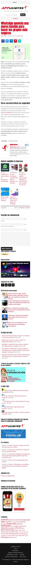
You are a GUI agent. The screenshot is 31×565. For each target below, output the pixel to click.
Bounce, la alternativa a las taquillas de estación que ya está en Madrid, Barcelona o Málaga (15, 466)
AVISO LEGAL (23, 556)
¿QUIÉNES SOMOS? (15, 546)
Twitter (20, 535)
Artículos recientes (13, 141)
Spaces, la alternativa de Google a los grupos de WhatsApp (14, 200)
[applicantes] (5, 150)
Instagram (11, 528)
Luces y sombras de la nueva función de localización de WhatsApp (5, 177)
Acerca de (4, 141)
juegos (17, 530)
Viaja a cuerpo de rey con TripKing (4, 198)
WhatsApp (4, 537)
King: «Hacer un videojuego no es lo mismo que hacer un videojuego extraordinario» (17, 324)
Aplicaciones (12, 520)
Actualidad (21, 207)
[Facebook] (26, 145)
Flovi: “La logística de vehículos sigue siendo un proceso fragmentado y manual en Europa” (19, 309)
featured (5, 525)
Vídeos (26, 535)
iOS (16, 528)
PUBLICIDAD (15, 550)
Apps (3, 521)
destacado (11, 523)
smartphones (4, 535)
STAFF (15, 548)
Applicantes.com (14, 147)
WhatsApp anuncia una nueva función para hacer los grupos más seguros (15, 28)
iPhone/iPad (5, 530)
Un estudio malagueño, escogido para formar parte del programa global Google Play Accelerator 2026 (16, 455)
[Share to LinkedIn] (11, 42)
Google (16, 526)
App (24, 520)
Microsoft (9, 532)
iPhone (22, 528)
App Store (8, 522)
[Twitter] (28, 145)
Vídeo (23, 535)
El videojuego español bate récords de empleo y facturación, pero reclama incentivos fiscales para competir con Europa (15, 350)
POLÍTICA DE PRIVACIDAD (11, 556)
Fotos (12, 526)
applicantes (4, 36)
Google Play (21, 526)
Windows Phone (12, 537)
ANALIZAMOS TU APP (12, 554)
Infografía (4, 528)
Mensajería (3, 532)
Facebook (19, 524)
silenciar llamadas (6, 112)
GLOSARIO (21, 554)
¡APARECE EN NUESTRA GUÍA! (15, 552)
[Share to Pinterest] (15, 42)
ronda (2, 533)
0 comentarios (19, 36)
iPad (19, 528)
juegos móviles (22, 530)
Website (25, 229)
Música (14, 532)
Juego (12, 530)
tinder (16, 535)
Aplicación (19, 520)
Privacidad (21, 531)
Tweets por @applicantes (8, 476)
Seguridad (27, 207)
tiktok (13, 535)
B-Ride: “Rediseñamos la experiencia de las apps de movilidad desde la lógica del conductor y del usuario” (19, 302)
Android (4, 519)
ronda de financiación (11, 534)
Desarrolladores (21, 522)
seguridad (25, 533)
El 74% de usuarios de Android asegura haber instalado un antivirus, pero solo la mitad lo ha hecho (23, 178)
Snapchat (9, 535)
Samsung (21, 533)
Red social (26, 531)
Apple (28, 520)
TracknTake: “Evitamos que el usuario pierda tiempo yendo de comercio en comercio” (18, 317)
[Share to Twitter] (7, 42)
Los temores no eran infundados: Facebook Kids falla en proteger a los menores (14, 178)
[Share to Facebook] (3, 42)
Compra (14, 522)
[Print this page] (19, 42)
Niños (17, 531)
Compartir (3, 207)
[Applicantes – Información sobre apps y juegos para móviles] (15, 9)
